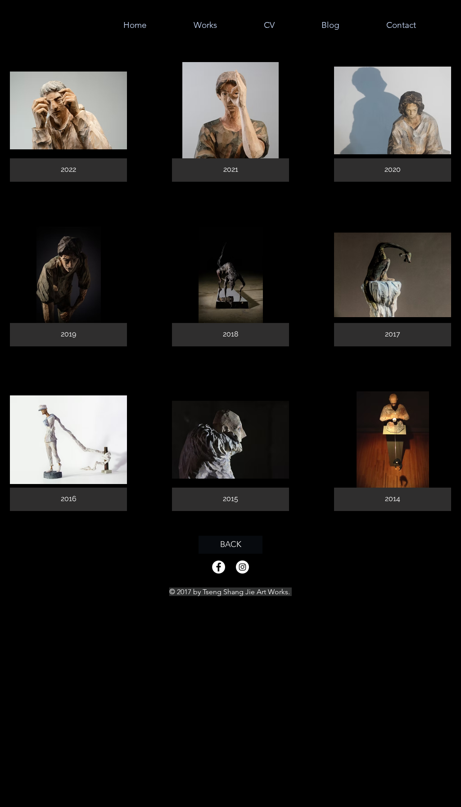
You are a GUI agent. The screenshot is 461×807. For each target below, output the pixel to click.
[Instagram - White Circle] (242, 567)
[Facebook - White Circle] (218, 567)
